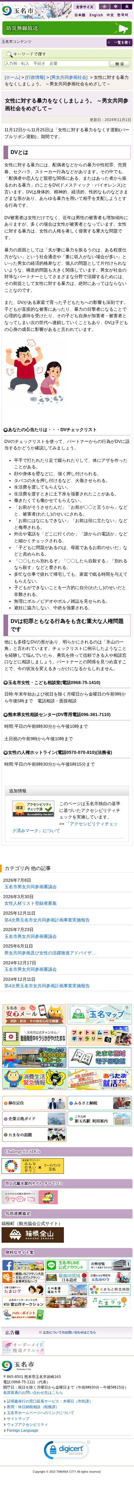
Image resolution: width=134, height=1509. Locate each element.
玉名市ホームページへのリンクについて (40, 1413)
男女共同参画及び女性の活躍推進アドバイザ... (50, 952)
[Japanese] (79, 15)
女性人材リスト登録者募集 (31, 903)
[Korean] (123, 15)
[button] (67, 1451)
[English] (95, 15)
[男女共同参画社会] (69, 77)
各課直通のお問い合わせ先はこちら (33, 1392)
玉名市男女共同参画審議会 (31, 886)
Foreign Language (22, 1430)
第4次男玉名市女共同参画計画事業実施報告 (47, 919)
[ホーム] (12, 77)
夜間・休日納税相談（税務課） (33, 1407)
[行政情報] (35, 77)
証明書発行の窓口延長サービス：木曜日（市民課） (50, 1401)
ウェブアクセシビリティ (27, 1424)
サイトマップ (18, 1419)
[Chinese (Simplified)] (110, 15)
